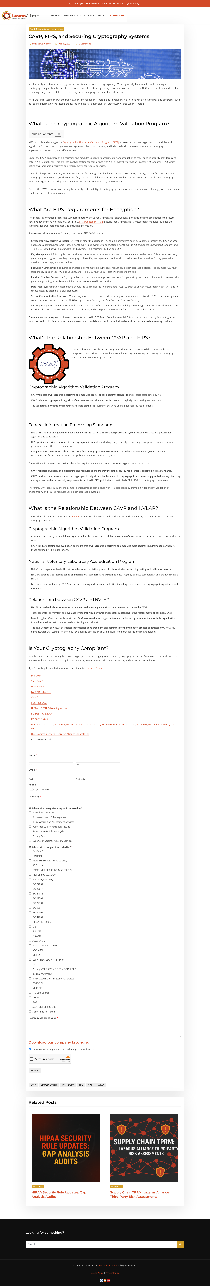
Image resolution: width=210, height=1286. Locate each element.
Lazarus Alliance (42, 43)
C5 (33, 964)
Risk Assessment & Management (49, 817)
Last (77, 764)
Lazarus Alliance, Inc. (107, 1265)
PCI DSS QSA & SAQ (42, 879)
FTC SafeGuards (40, 992)
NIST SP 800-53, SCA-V (44, 874)
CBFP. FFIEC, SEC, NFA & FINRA (48, 959)
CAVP (33, 1084)
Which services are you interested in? (51, 847)
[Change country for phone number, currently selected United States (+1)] (32, 789)
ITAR (34, 1002)
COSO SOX (37, 983)
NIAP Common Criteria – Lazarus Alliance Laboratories (60, 734)
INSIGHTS (102, 15)
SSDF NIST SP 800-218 (44, 1006)
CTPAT (35, 997)
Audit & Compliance (40, 28)
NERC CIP (37, 988)
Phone (32, 784)
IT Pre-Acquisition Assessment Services (53, 822)
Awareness (57, 28)
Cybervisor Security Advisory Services (52, 840)
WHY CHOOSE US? (72, 15)
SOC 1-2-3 (37, 865)
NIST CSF (37, 955)
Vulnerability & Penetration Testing (51, 826)
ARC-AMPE (38, 950)
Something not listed (43, 1011)
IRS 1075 (36, 931)
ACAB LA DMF (39, 940)
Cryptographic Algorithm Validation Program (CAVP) (91, 142)
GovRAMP (37, 851)
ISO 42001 (37, 917)
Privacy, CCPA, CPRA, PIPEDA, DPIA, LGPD (54, 969)
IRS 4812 (36, 936)
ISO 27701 (37, 898)
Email (33, 769)
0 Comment (85, 43)
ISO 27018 (37, 893)
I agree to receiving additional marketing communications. (63, 1049)
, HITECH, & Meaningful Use (49, 708)
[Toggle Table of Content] (58, 134)
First (30, 764)
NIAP (90, 1084)
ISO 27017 (37, 888)
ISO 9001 (37, 907)
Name (33, 755)
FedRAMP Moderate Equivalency (49, 860)
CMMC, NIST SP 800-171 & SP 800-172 (52, 870)
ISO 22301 (37, 903)
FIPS (81, 1084)
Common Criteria (49, 1084)
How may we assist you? (43, 1018)
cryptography (68, 1084)
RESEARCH (89, 15)
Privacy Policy (112, 1272)
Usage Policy (97, 1272)
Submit (35, 1070)
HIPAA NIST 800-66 (42, 922)
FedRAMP (37, 855)
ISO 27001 (37, 884)
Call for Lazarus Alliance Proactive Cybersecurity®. (107, 3)
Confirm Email (82, 779)
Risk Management (42, 973)
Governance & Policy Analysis (48, 831)
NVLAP (75, 516)
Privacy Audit (39, 836)
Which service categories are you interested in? (56, 808)
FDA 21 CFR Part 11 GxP (45, 945)
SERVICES (55, 15)
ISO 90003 (37, 912)
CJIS (34, 926)
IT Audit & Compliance (44, 812)
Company (35, 796)
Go (180, 1244)
